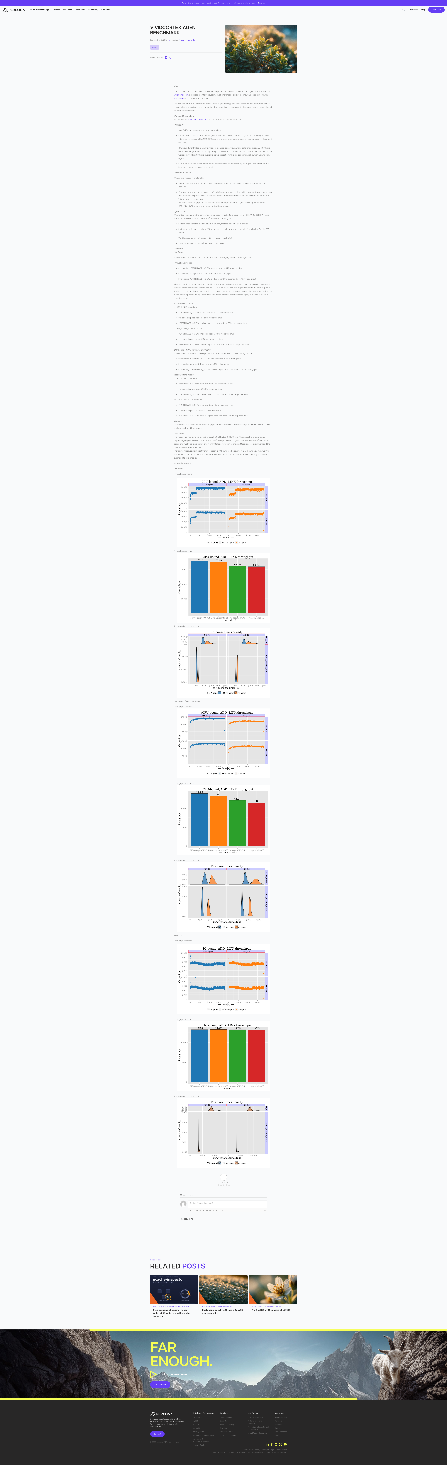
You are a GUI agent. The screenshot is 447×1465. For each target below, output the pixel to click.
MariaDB (196, 1424)
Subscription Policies (228, 1435)
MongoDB (196, 1428)
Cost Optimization (255, 1417)
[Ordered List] (203, 1210)
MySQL (195, 1421)
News (277, 1435)
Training (223, 1428)
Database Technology (39, 9)
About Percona (281, 1417)
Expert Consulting (227, 1424)
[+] (223, 1210)
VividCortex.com (181, 95)
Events (278, 1428)
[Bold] (190, 1210)
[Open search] (403, 10)
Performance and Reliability (255, 1422)
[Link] (216, 1210)
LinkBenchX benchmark (198, 119)
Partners (278, 1421)
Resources (80, 9)
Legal (272, 1450)
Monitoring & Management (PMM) (201, 1440)
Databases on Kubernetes (203, 1435)
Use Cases (67, 9)
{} (219, 1210)
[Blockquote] (210, 1210)
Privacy (257, 1450)
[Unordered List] (206, 1210)
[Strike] (200, 1210)
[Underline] (197, 1210)
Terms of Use (248, 1450)
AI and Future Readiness (257, 1433)
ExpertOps (224, 1421)
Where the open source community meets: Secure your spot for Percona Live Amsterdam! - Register (223, 3)
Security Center (281, 1450)
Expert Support (226, 1417)
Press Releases (281, 1432)
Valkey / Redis (198, 1432)
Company (105, 9)
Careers (278, 1424)
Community (93, 9)
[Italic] (193, 1210)
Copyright (265, 1450)
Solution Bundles (226, 1432)
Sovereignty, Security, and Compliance (258, 1428)
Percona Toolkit (199, 1445)
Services (56, 9)
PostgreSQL (197, 1417)
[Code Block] (213, 1210)
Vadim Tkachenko (187, 40)
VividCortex (179, 98)
